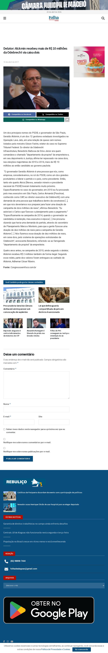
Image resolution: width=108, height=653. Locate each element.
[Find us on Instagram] (8, 641)
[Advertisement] (89, 97)
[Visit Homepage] (54, 18)
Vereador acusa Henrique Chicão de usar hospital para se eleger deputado (48, 504)
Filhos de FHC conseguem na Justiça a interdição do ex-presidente (59, 335)
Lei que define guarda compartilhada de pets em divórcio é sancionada (51, 308)
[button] (54, 36)
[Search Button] (103, 18)
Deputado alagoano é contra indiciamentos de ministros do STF (12, 333)
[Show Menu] (4, 18)
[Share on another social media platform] (67, 119)
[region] (54, 5)
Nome (7, 404)
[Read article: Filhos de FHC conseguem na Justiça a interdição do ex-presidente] (59, 323)
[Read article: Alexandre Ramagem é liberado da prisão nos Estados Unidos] (36, 323)
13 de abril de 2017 (11, 62)
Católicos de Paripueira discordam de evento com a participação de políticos (49, 492)
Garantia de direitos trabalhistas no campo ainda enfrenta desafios (35, 523)
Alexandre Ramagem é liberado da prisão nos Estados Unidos (36, 333)
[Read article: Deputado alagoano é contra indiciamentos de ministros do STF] (13, 323)
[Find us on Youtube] (12, 641)
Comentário (9, 368)
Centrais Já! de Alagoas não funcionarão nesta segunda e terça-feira (36, 532)
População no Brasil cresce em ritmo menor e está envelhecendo (34, 541)
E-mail (7, 416)
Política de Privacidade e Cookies (55, 649)
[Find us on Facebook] (4, 641)
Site (40, 416)
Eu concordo (81, 649)
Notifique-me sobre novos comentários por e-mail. (27, 442)
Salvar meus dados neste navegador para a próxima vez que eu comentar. (35, 430)
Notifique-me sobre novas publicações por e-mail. (26, 451)
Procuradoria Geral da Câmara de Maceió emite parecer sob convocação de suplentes (17, 308)
